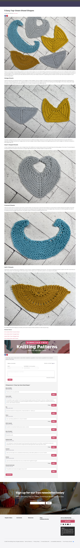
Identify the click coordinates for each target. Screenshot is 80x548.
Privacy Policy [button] (36, 541)
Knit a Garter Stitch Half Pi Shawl (11, 338)
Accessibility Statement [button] (56, 541)
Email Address (29, 366)
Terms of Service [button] (28, 541)
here (13, 359)
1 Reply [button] (49, 405)
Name (9, 366)
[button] (5, 16)
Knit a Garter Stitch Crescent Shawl (11, 332)
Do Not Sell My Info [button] (45, 541)
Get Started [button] (67, 521)
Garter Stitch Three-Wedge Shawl (11, 336)
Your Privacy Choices (67, 541)
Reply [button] (54, 394)
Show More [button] (9, 474)
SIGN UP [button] (48, 503)
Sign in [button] (53, 363)
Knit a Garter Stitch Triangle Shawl (11, 334)
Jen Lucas (15, 13)
